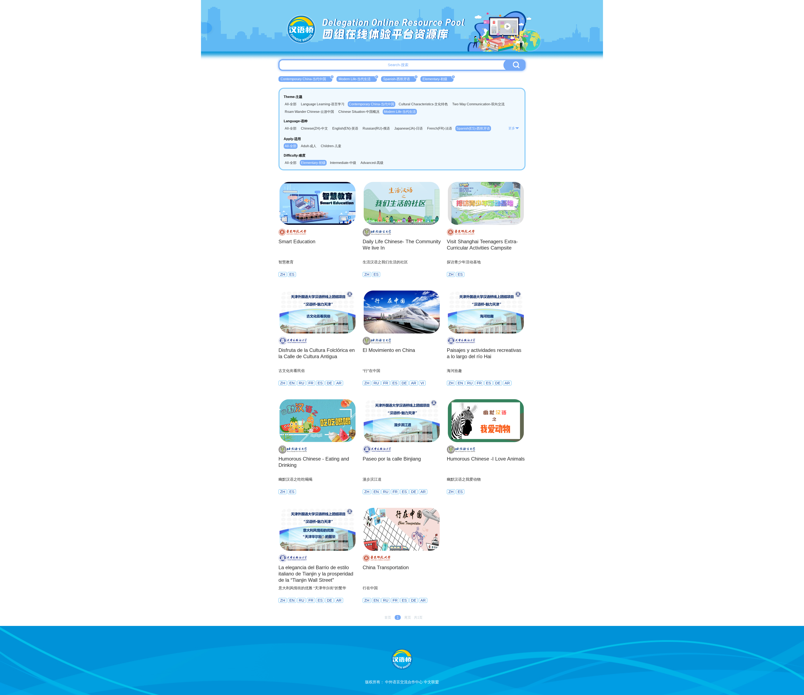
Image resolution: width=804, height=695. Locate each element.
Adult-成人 (308, 146)
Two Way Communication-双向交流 (478, 104)
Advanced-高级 (372, 163)
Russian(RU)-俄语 (376, 128)
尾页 (407, 617)
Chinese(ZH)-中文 (314, 128)
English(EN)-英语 (345, 128)
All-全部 (290, 104)
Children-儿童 (331, 146)
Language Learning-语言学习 (322, 104)
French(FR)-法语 (439, 128)
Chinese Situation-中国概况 (358, 111)
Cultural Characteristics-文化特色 (423, 104)
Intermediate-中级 (343, 163)
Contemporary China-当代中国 (306, 78)
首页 (387, 617)
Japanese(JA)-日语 (408, 128)
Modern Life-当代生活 (358, 78)
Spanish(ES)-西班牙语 (473, 128)
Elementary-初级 (438, 78)
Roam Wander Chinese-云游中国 (309, 111)
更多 (511, 128)
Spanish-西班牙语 (399, 78)
